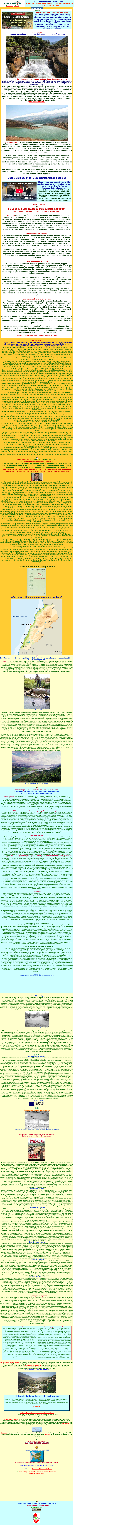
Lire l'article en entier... (37, 102)
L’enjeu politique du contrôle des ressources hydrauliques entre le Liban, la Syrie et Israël (37, 1472)
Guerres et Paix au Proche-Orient (42, 1469)
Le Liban (47, 1434)
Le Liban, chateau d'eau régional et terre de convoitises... (37, 1413)
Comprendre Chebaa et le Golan (10, 1362)
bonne (33, 1365)
